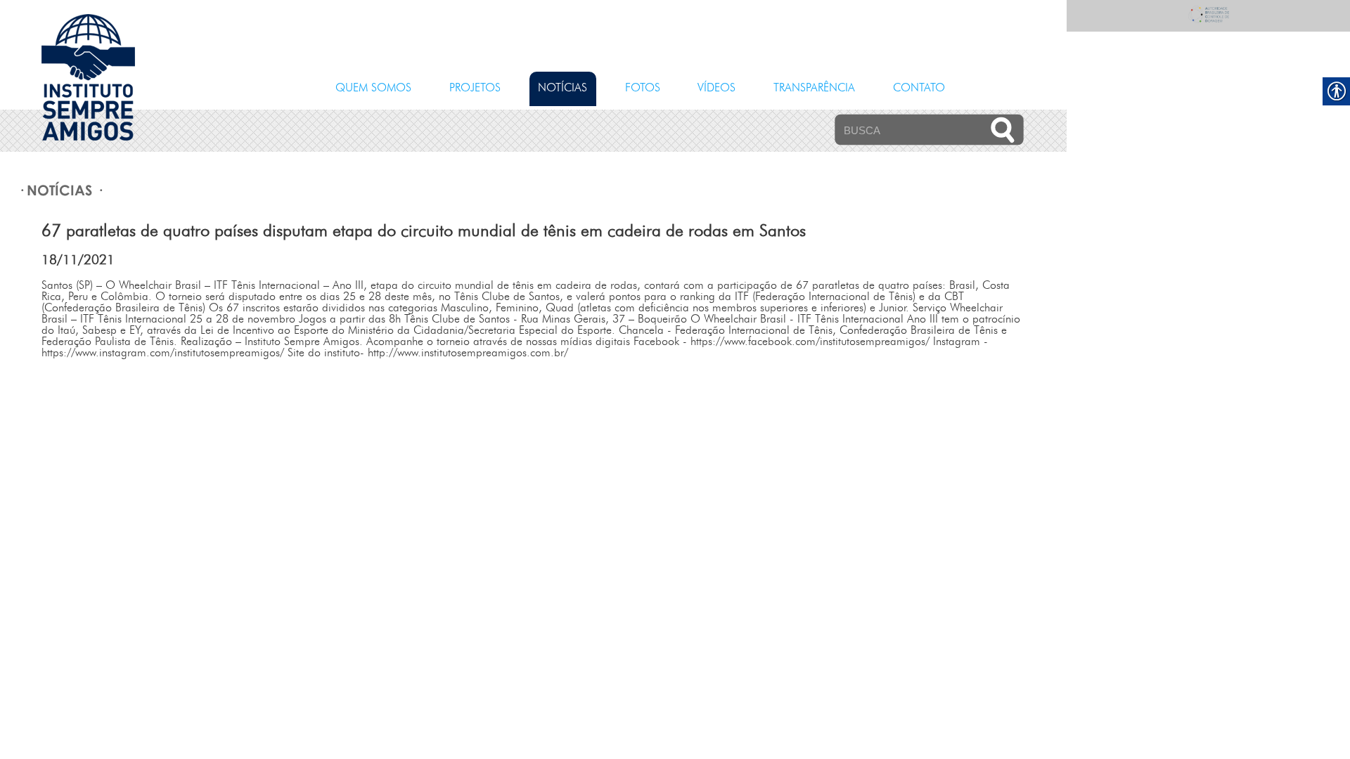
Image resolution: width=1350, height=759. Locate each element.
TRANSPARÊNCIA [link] (814, 88)
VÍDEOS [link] (716, 88)
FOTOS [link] (642, 88)
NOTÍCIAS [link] (562, 88)
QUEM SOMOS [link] (373, 88)
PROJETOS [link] (475, 88)
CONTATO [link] (919, 88)
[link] (88, 137)
